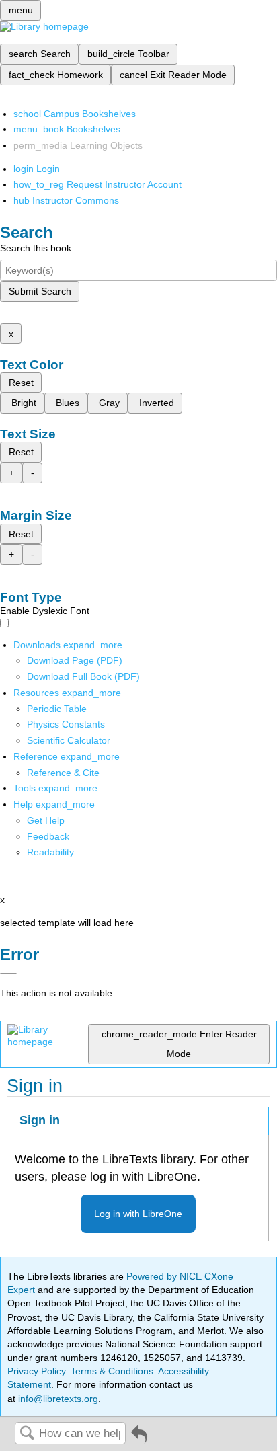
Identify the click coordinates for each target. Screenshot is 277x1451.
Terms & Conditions (112, 1371)
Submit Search (40, 291)
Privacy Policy (36, 1371)
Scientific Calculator (68, 740)
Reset (21, 382)
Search (27, 1433)
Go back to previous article (139, 1439)
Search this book (35, 248)
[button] (48, 836)
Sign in (39, 1120)
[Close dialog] (8, 973)
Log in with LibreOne (138, 1213)
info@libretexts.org (56, 1398)
